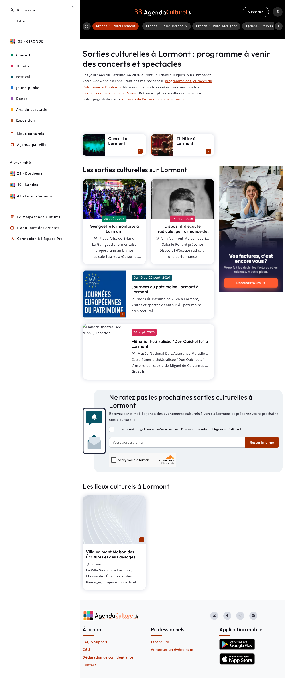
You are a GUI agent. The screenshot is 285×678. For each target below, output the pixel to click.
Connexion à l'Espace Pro (36, 238)
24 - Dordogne (30, 173)
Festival (23, 76)
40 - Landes (27, 184)
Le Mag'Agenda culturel (35, 217)
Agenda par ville (28, 144)
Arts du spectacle (31, 109)
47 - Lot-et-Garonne (35, 196)
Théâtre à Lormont (186, 141)
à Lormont (114, 228)
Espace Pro (160, 642)
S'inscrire (255, 12)
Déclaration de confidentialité (108, 657)
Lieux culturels (27, 133)
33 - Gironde (30, 41)
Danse (22, 98)
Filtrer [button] (19, 21)
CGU (86, 649)
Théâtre (23, 66)
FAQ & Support (95, 642)
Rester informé (262, 442)
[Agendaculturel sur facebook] (227, 616)
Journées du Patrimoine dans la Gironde (154, 99)
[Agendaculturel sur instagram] (240, 616)
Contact (89, 665)
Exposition (25, 120)
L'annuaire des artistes (34, 228)
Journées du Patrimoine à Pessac (110, 93)
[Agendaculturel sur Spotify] (253, 616)
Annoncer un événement (172, 649)
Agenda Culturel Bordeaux (166, 26)
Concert (23, 55)
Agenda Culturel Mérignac (216, 26)
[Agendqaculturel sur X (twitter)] (214, 616)
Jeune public (27, 87)
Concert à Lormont (118, 141)
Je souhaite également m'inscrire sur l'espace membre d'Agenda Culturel (179, 429)
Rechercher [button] (24, 10)
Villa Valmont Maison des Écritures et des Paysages (110, 554)
